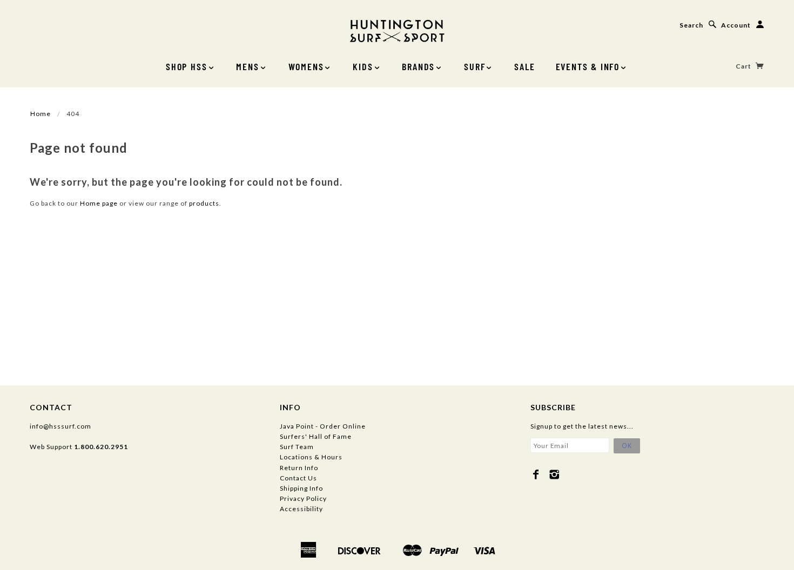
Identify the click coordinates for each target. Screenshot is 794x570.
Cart (744, 66)
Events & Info (588, 66)
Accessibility (301, 509)
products (204, 203)
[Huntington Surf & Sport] (397, 30)
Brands (418, 66)
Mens (247, 66)
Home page (99, 203)
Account (736, 25)
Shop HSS (186, 66)
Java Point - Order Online (323, 426)
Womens (306, 66)
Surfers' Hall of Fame (316, 436)
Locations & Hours (311, 457)
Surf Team (297, 447)
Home (40, 114)
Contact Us (298, 478)
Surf (474, 66)
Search (691, 25)
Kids (363, 66)
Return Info (299, 468)
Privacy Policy (303, 498)
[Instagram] (554, 474)
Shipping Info (301, 488)
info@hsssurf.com (60, 426)
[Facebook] (536, 474)
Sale (524, 66)
